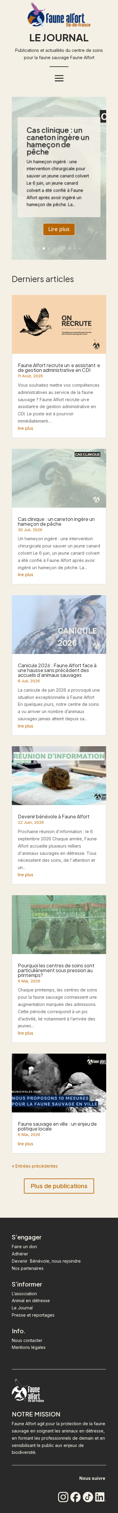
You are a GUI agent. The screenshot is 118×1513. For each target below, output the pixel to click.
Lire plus (59, 229)
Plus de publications (59, 1186)
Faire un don (24, 1246)
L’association (24, 1293)
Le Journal (22, 1307)
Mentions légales (29, 1347)
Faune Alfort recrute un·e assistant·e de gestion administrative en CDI (59, 367)
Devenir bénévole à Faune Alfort (54, 816)
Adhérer (20, 1253)
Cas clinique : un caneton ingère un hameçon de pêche (58, 140)
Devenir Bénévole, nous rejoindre (46, 1261)
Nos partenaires (28, 1268)
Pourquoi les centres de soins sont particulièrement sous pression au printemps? (56, 970)
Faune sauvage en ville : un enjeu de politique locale (57, 1126)
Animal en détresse (31, 1300)
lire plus (25, 428)
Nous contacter (27, 1340)
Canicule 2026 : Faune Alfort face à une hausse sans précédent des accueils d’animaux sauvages (57, 670)
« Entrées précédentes (35, 1166)
